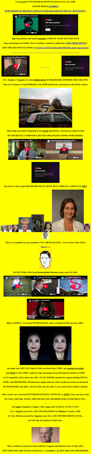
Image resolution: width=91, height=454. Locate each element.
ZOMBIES (53, 6)
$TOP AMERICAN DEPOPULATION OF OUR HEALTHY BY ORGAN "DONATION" (45, 11)
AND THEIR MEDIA (76, 43)
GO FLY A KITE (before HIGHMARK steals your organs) (62, 47)
